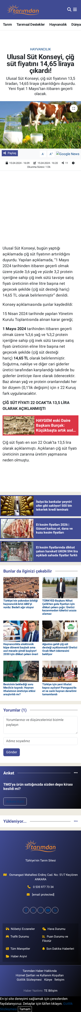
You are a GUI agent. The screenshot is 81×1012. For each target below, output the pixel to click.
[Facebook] (26, 910)
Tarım (7, 24)
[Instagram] (40, 910)
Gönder (11, 752)
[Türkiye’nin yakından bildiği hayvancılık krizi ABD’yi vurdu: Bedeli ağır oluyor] (21, 587)
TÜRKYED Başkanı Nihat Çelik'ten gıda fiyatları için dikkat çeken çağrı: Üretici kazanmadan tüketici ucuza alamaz (59, 607)
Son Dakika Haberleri (60, 948)
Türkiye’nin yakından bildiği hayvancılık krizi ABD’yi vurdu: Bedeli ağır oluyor (20, 604)
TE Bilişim (50, 990)
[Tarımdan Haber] (23, 10)
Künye (48, 979)
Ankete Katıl (15, 801)
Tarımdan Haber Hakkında (40, 971)
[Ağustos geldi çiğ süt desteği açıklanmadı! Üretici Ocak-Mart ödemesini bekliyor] (60, 631)
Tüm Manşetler (20, 948)
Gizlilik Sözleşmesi (29, 979)
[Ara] (69, 10)
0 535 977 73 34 (43, 887)
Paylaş (12, 153)
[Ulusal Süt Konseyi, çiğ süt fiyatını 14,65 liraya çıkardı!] (40, 124)
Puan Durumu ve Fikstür (55, 939)
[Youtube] (48, 910)
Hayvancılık (58, 24)
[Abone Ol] (67, 154)
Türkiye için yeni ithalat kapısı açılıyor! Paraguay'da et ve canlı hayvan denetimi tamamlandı (59, 689)
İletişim (59, 979)
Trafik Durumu (19, 936)
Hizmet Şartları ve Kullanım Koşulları (40, 975)
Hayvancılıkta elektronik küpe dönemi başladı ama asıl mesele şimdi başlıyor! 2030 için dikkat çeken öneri (20, 649)
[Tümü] (76, 773)
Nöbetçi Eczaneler (23, 929)
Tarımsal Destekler (31, 24)
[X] (33, 910)
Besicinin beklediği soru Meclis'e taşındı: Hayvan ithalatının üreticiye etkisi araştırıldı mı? (19, 689)
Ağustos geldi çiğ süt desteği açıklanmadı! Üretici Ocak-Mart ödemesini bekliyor (59, 649)
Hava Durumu (56, 929)
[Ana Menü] (75, 10)
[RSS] (55, 910)
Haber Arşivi (19, 956)
